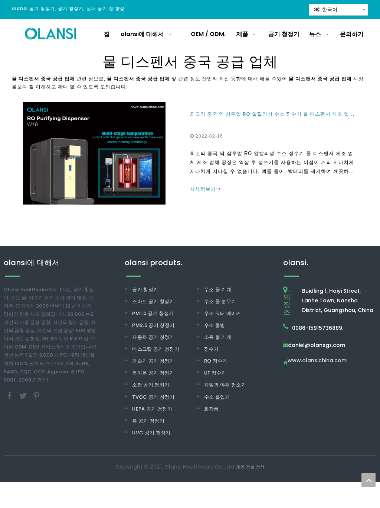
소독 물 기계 (217, 337)
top (368, 480)
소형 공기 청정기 (150, 384)
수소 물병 (214, 325)
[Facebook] (10, 395)
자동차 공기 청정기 (153, 337)
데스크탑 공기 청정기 (155, 349)
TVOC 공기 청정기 (153, 397)
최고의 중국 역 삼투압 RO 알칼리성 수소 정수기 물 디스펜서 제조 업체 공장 (278, 114)
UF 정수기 (215, 372)
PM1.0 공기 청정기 (153, 313)
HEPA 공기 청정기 (152, 408)
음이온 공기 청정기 (153, 372)
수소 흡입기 (217, 397)
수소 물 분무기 (220, 301)
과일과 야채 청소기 (225, 384)
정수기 (211, 349)
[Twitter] (23, 395)
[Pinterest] (36, 395)
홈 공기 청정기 (148, 420)
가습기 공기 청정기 (153, 360)
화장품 (211, 408)
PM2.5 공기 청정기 (153, 325)
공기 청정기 (145, 289)
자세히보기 (203, 189)
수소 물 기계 (217, 289)
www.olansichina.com (317, 361)
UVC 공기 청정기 (151, 432)
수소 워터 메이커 (222, 313)
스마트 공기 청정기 (153, 301)
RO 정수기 (215, 360)
